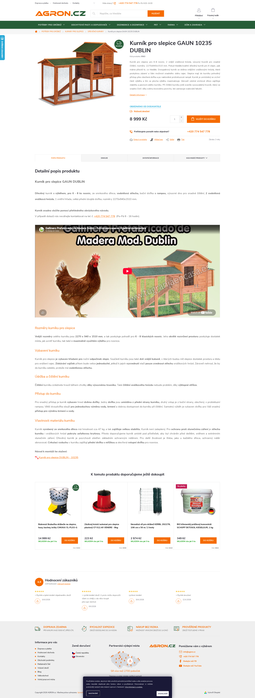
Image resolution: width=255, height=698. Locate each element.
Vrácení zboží (43, 668)
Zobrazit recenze (63, 584)
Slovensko (79, 656)
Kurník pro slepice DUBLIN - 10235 (58, 457)
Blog (39, 672)
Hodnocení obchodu (60, 3)
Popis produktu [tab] (58, 158)
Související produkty (195, 158)
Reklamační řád (44, 664)
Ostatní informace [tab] (151, 158)
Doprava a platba (41, 3)
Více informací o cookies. (134, 687)
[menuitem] (51, 25)
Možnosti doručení (142, 111)
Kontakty (76, 3)
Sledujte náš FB (190, 661)
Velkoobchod (43, 675)
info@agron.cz (189, 652)
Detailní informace (137, 95)
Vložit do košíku (206, 119)
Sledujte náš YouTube (192, 666)
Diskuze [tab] (104, 158)
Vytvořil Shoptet (214, 692)
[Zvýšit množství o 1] (181, 117)
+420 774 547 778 (198, 131)
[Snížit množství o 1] (181, 121)
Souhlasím (162, 694)
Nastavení (93, 693)
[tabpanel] (58, 515)
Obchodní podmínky (46, 660)
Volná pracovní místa (46, 679)
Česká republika (82, 653)
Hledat (156, 13)
